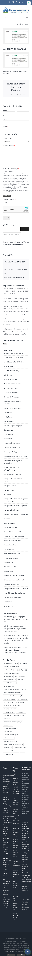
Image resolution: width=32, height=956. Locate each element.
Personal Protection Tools (12, 541)
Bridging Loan (8, 375)
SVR (22, 751)
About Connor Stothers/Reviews (14, 353)
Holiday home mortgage (11, 689)
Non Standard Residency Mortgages (16, 514)
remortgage (8, 725)
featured (21, 679)
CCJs (6, 666)
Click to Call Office (14, 278)
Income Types (8, 434)
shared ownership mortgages (13, 744)
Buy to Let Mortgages (11, 388)
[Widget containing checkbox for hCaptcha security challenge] (16, 209)
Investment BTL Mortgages (13, 447)
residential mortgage (11, 728)
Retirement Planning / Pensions (14, 576)
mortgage (17, 705)
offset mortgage (19, 715)
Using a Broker (9, 606)
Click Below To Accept (11, 169)
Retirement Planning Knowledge (14, 580)
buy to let (23, 663)
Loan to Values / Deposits (12, 474)
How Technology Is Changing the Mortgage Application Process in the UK (16, 619)
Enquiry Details (9, 145)
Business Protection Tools (12, 384)
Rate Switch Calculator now (12, 245)
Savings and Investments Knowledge (16, 589)
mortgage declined (10, 709)
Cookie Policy (21, 954)
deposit (24, 670)
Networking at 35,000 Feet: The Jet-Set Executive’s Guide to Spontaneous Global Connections (15, 650)
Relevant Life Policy (10, 567)
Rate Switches (8, 562)
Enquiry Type (8, 138)
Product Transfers (10, 545)
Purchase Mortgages (11, 558)
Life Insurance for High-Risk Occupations (13, 462)
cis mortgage (14, 666)
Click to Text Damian (15, 270)
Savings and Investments (12, 584)
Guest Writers (8, 430)
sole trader (8, 748)
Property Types (9, 549)
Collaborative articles (11, 393)
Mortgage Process (10, 486)
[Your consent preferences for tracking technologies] (29, 3)
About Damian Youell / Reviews (18, 71)
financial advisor (10, 683)
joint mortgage (9, 702)
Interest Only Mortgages (12, 443)
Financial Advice (9, 421)
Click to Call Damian (15, 262)
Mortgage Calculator (25, 908)
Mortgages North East (11, 510)
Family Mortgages (10, 679)
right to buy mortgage (11, 735)
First (4, 116)
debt (16, 670)
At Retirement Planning (11, 371)
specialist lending (20, 748)
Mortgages (7, 494)
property (7, 718)
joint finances (22, 699)
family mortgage (20, 676)
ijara (24, 689)
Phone (5, 119)
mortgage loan (9, 712)
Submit (6, 218)
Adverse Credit (9, 366)
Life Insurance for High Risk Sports (15, 456)
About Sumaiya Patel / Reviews (14, 362)
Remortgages (8, 571)
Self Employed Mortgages (12, 597)
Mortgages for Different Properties (15, 506)
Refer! (4, 343)
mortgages (21, 712)
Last (18, 116)
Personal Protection (10, 527)
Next (26, 24)
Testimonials (6, 73)
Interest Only (8, 439)
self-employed (9, 738)
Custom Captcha (9, 199)
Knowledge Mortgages (11, 452)
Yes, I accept (9, 171)
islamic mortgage (9, 699)
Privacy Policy (6, 195)
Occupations (8, 519)
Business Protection (10, 379)
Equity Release (8, 417)
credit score (8, 670)
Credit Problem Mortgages (13, 408)
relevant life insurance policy (13, 722)
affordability (8, 663)
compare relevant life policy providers (13, 402)
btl (16, 663)
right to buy (8, 731)
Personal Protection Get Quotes (14, 532)
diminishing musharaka (11, 673)
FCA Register (10, 951)
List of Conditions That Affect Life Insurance (11, 469)
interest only (17, 696)
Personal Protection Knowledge (14, 536)
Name (5, 110)
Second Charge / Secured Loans (14, 593)
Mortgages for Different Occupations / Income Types (16, 500)
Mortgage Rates (9, 490)
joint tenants (20, 702)
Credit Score (8, 413)
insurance (7, 696)
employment (8, 676)
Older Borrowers (9, 523)
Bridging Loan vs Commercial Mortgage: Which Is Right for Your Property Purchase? (15, 628)
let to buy (7, 705)
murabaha (7, 715)
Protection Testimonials (12, 554)
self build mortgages (10, 741)
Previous (20, 24)
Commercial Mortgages (11, 397)
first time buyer (9, 686)
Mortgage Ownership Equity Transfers (13, 480)
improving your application (12, 692)
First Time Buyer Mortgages (13, 426)
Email (5, 126)
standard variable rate (11, 751)
